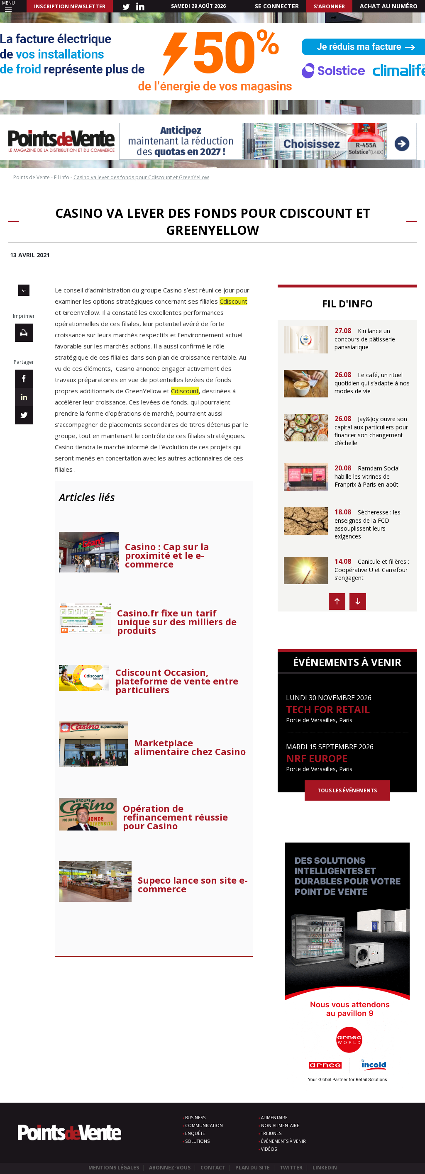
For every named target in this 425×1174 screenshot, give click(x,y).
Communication (204, 1125)
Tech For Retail (328, 709)
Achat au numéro (389, 6)
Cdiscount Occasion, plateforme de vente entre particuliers (176, 681)
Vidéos (269, 1149)
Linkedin (325, 1167)
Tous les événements (347, 790)
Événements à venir (283, 1141)
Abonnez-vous (170, 1167)
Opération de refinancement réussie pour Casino (175, 817)
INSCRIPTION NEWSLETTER (69, 6)
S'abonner (329, 6)
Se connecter (277, 6)
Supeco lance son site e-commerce (193, 884)
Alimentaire (274, 1117)
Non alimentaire (280, 1125)
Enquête (195, 1133)
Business (195, 1117)
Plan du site (252, 1167)
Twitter (291, 1167)
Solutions (197, 1141)
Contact (212, 1167)
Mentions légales (113, 1167)
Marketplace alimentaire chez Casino (190, 747)
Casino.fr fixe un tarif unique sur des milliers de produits (177, 622)
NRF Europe (316, 758)
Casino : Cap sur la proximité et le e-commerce (167, 555)
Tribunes (271, 1133)
